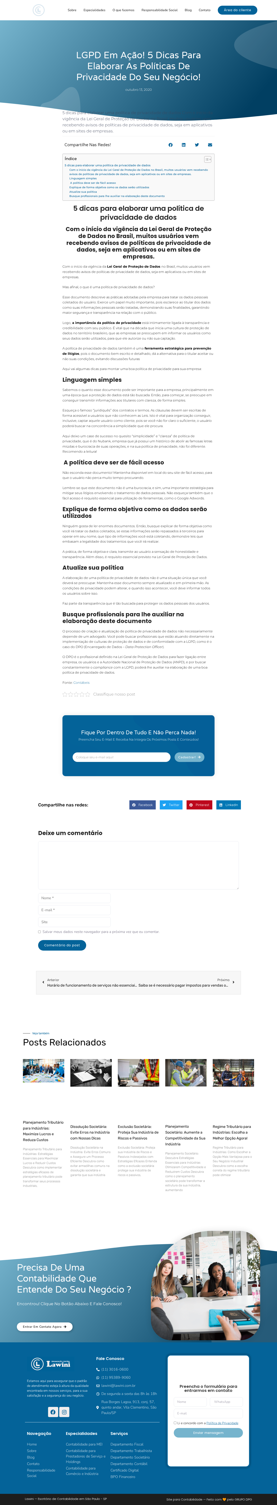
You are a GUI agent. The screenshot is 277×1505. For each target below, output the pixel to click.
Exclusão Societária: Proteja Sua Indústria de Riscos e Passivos (138, 1132)
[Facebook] (53, 1412)
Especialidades (94, 10)
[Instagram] (64, 1412)
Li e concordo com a (207, 1423)
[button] (170, 144)
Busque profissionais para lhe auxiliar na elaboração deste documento (117, 196)
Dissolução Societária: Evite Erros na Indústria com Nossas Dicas (90, 1132)
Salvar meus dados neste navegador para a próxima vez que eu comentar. (101, 931)
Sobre (72, 10)
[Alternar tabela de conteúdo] (205, 159)
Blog (188, 10)
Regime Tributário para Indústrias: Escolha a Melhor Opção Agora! (232, 1132)
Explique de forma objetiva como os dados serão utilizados (109, 187)
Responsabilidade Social (160, 10)
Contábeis (81, 683)
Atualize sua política (83, 191)
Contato (204, 10)
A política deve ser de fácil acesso (92, 182)
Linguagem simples (83, 178)
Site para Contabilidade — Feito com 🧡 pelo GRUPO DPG (209, 1499)
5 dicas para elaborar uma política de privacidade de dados (107, 165)
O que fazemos (123, 10)
